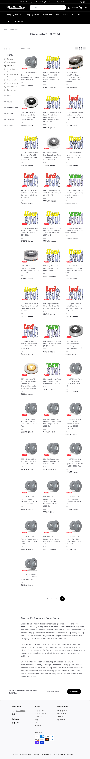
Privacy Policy (46, 754)
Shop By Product (51, 14)
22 (57, 599)
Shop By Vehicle (14, 14)
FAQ (8, 21)
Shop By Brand (32, 14)
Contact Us (68, 14)
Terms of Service (59, 754)
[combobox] (48, 7)
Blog (79, 14)
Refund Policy (62, 713)
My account (61, 719)
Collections (13, 29)
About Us (19, 21)
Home (6, 29)
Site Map (70, 754)
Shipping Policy (62, 710)
